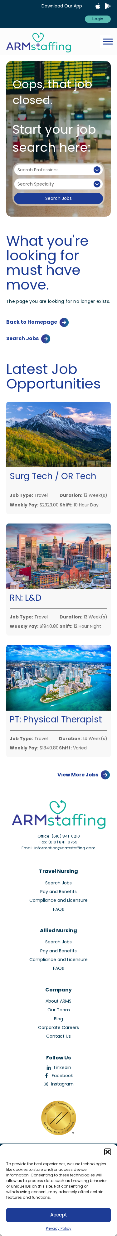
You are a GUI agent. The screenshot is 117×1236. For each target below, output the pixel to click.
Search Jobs (58, 198)
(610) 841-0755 (62, 842)
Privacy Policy (58, 1228)
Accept (58, 1214)
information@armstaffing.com (64, 848)
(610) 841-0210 (65, 836)
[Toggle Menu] (108, 42)
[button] (108, 1152)
